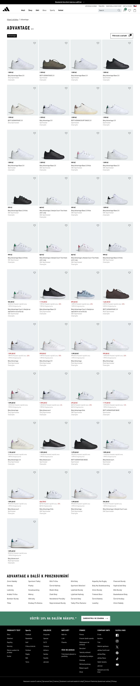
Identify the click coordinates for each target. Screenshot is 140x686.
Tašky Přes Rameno (78, 603)
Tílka (9, 603)
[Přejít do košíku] (134, 10)
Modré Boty (54, 590)
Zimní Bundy (97, 590)
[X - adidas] (124, 647)
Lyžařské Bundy (77, 590)
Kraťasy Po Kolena (35, 603)
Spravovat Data (47, 681)
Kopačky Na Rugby (99, 581)
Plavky (30, 586)
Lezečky (95, 603)
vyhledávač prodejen (91, 6)
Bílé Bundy (117, 590)
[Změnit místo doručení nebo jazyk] (135, 6)
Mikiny (30, 594)
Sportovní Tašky (34, 581)
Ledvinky (10, 590)
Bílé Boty (74, 581)
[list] (58, 36)
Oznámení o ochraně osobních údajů (72, 681)
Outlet (60, 10)
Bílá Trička (54, 581)
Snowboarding (33, 590)
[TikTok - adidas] (124, 659)
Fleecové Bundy (119, 581)
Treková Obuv (97, 594)
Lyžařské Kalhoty (77, 594)
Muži (23, 10)
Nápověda (101, 6)
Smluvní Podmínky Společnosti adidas (97, 681)
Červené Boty (76, 599)
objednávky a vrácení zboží (113, 6)
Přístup (114, 681)
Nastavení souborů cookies (32, 681)
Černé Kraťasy (118, 599)
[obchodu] (6, 9)
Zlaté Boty (53, 594)
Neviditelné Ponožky (57, 599)
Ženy (30, 10)
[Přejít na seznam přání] (129, 10)
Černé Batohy (97, 599)
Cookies (56, 681)
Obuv (44, 10)
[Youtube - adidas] (124, 665)
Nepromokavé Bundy (58, 603)
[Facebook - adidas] (124, 636)
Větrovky (31, 599)
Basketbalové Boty (120, 594)
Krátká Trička (12, 594)
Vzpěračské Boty (119, 586)
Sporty (52, 10)
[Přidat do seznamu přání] (34, 43)
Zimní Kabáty (12, 581)
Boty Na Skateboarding (101, 586)
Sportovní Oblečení (78, 586)
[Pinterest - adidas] (124, 653)
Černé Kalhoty (55, 586)
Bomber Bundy (13, 599)
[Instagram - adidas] (124, 641)
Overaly (10, 586)
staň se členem (127, 6)
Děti (37, 10)
